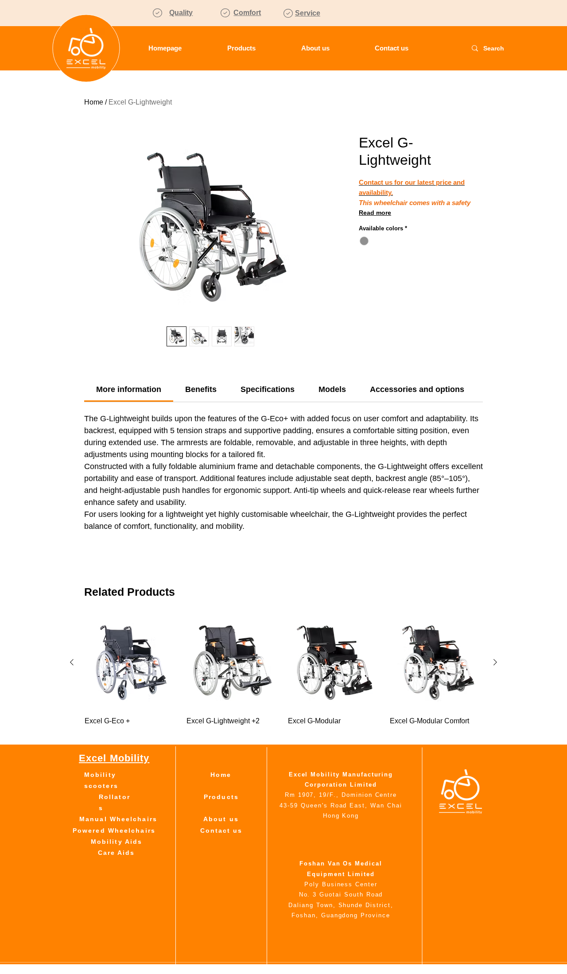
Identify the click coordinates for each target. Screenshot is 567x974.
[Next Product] (495, 662)
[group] (283, 676)
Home (93, 102)
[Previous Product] (71, 662)
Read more (375, 212)
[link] (128, 389)
